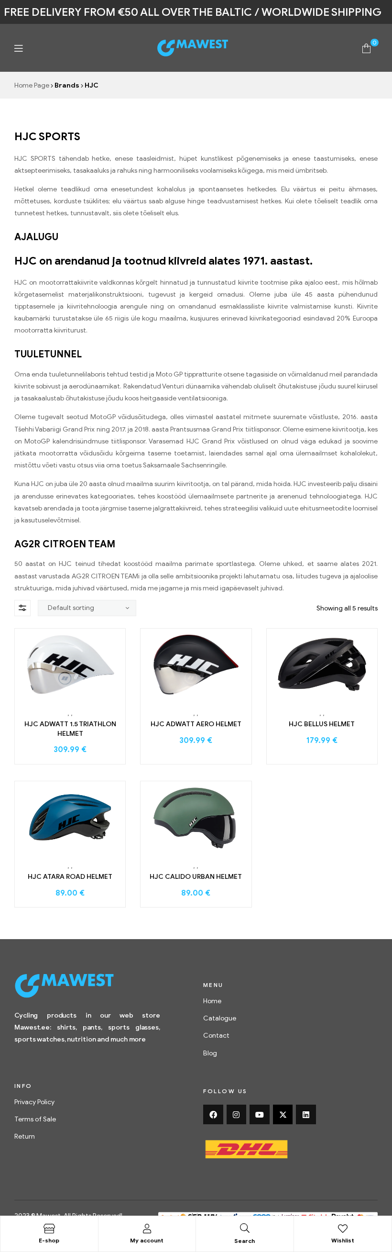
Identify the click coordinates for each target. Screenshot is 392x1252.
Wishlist (342, 1240)
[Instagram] (237, 1115)
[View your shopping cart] (366, 48)
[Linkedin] (306, 1115)
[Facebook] (213, 1115)
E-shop (49, 1240)
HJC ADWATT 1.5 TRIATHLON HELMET (70, 729)
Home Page (31, 85)
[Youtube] (260, 1115)
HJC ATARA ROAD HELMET (70, 877)
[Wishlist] (343, 1228)
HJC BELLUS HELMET (322, 724)
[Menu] (18, 48)
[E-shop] (49, 1228)
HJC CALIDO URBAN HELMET (196, 877)
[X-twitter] (283, 1115)
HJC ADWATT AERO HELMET (196, 724)
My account (146, 1240)
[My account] (147, 1228)
